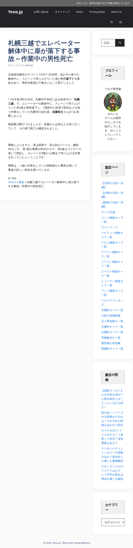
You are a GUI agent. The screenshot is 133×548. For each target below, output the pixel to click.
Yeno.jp (15, 11)
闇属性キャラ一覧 (112, 348)
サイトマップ (62, 11)
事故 (14, 178)
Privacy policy (97, 11)
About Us (116, 11)
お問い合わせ (41, 11)
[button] (111, 22)
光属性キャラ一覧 (112, 310)
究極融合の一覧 (111, 337)
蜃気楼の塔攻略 (111, 343)
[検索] (120, 43)
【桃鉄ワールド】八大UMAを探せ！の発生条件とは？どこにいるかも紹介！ (112, 399)
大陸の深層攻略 (111, 315)
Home (79, 11)
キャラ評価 (108, 212)
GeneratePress (82, 542)
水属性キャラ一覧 (112, 332)
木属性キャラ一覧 (112, 326)
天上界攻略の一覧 (112, 321)
